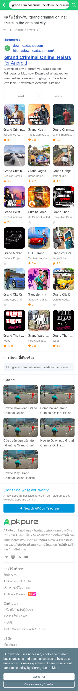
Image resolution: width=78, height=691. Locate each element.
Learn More (51, 667)
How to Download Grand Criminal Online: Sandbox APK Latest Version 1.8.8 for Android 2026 (20, 410)
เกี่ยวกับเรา (10, 644)
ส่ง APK (8, 622)
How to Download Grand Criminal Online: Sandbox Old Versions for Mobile (57, 443)
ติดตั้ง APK (10, 575)
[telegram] (6, 557)
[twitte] (19, 557)
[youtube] (26, 557)
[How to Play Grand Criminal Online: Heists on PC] (20, 459)
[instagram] (13, 557)
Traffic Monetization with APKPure (24, 629)
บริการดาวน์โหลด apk (17, 588)
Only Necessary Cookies (39, 684)
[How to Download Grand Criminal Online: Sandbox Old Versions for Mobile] (57, 427)
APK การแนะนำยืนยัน (17, 581)
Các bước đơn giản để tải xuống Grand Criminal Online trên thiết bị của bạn (20, 443)
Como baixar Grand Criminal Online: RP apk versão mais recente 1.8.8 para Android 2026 (57, 410)
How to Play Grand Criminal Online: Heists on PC (19, 475)
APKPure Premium (15, 594)
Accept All (39, 676)
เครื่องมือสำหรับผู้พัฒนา (18, 609)
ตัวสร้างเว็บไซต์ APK (16, 616)
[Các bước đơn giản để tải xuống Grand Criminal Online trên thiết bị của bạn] (20, 427)
